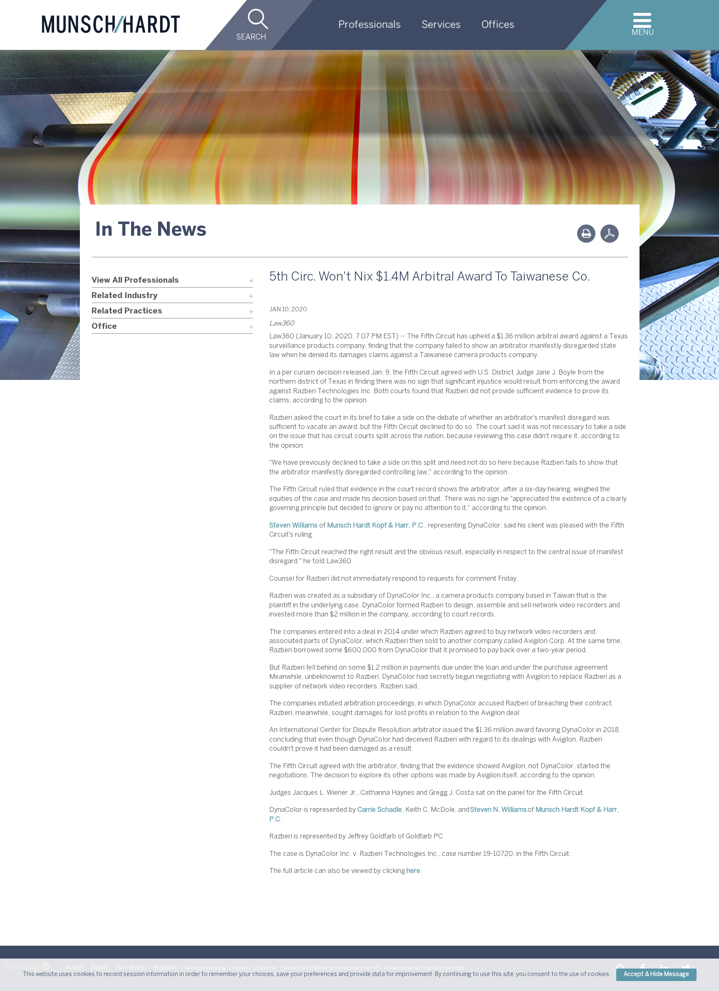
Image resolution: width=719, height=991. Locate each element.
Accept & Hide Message (656, 974)
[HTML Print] (586, 233)
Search (251, 37)
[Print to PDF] (609, 233)
